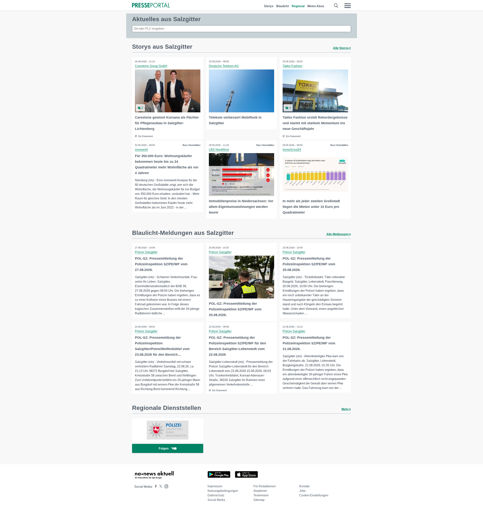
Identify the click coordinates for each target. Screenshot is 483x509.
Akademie (260, 490)
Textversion (261, 495)
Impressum (215, 486)
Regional (298, 6)
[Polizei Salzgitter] (167, 430)
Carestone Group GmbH (151, 66)
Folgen (164, 448)
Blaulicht (282, 6)
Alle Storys (341, 48)
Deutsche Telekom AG (224, 66)
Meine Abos (315, 6)
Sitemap (259, 499)
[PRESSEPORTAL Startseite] (151, 5)
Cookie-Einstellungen (313, 495)
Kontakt (304, 486)
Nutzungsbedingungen (223, 490)
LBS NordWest (219, 149)
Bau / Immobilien (191, 145)
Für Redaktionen (264, 486)
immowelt (141, 149)
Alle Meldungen (337, 234)
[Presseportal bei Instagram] (165, 486)
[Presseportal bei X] (159, 486)
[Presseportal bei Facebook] (155, 486)
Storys (268, 6)
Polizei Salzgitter (146, 252)
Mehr (345, 409)
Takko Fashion (292, 66)
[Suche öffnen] (336, 5)
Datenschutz (216, 495)
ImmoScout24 (292, 149)
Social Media (216, 499)
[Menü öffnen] (347, 5)
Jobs (302, 490)
